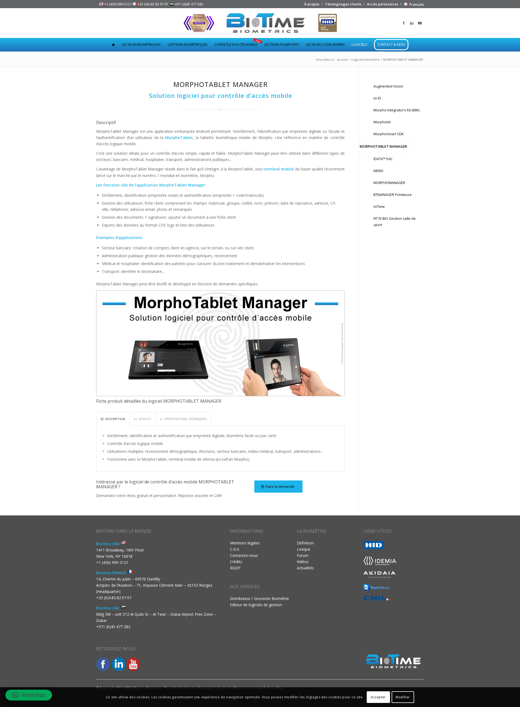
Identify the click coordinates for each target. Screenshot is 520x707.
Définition (305, 542)
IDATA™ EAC (383, 158)
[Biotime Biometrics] (260, 23)
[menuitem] (311, 4)
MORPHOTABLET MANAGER (383, 146)
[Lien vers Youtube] (420, 23)
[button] (28, 695)
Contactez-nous (244, 555)
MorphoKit (382, 122)
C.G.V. (235, 549)
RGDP (235, 567)
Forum (302, 555)
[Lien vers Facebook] (403, 23)
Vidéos (302, 561)
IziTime (379, 206)
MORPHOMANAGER (389, 182)
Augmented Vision (388, 86)
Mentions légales (245, 542)
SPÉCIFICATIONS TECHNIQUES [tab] (185, 419)
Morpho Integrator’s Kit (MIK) (396, 110)
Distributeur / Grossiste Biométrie (259, 598)
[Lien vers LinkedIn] (412, 23)
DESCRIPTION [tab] (115, 419)
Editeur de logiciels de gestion (256, 604)
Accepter (378, 697)
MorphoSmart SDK (388, 133)
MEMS (378, 170)
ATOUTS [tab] (145, 419)
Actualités (305, 567)
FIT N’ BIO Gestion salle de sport (394, 221)
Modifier (403, 697)
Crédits (236, 561)
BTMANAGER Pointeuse (392, 194)
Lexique (303, 549)
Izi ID (377, 98)
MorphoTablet (179, 137)
